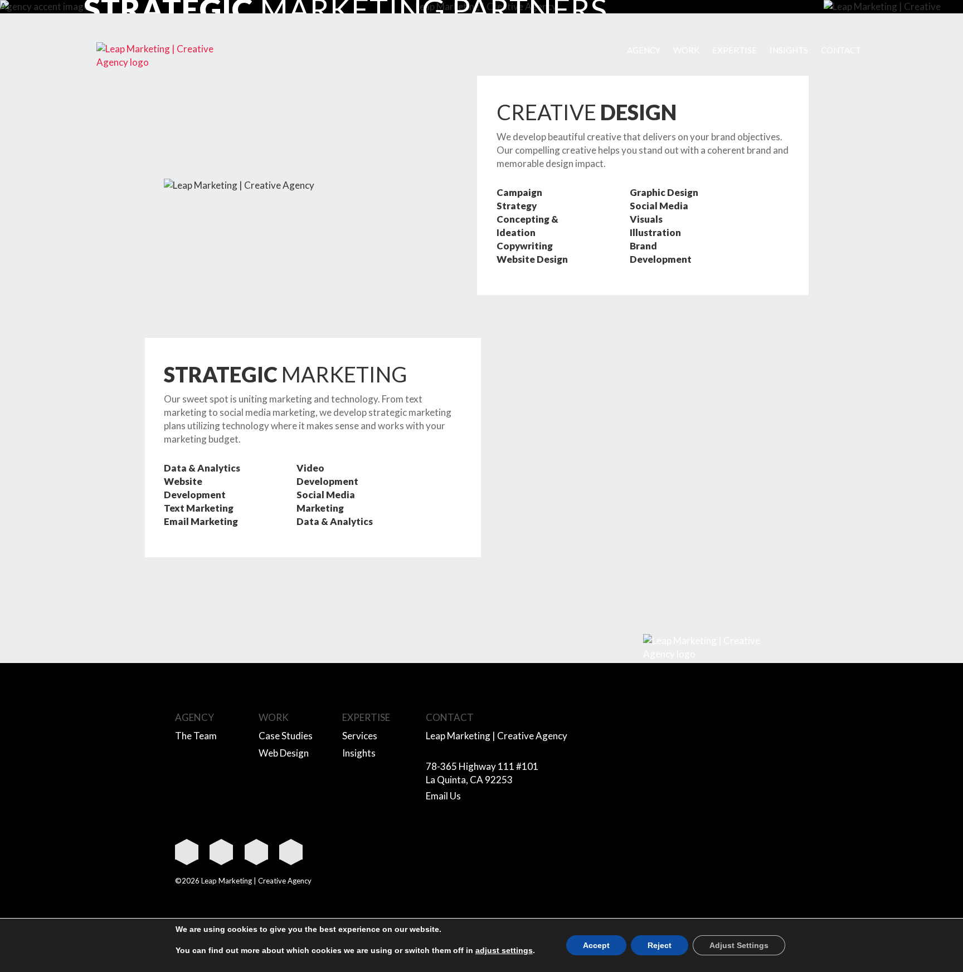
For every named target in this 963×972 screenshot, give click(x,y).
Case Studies (286, 736)
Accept (596, 945)
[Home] (155, 55)
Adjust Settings (739, 945)
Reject (660, 945)
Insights (789, 50)
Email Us (443, 796)
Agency (643, 50)
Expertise (734, 50)
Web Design (284, 753)
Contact (841, 50)
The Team (196, 736)
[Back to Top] (712, 647)
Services (359, 736)
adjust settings (504, 950)
